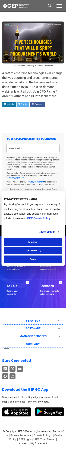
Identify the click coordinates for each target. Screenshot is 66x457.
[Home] (16, 6)
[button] (59, 5)
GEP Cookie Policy (38, 218)
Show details (47, 231)
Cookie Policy (42, 435)
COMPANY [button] (33, 344)
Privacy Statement (36, 182)
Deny (33, 259)
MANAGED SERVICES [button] (33, 336)
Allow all (33, 241)
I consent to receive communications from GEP (33, 191)
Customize (31, 250)
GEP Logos (25, 439)
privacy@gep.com (16, 178)
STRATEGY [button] (33, 320)
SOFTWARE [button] (33, 328)
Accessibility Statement (33, 443)
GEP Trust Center (44, 439)
